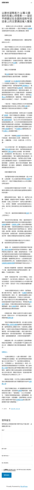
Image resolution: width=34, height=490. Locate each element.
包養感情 (17, 81)
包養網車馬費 (7, 120)
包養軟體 (7, 81)
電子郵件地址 (5, 455)
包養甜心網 (15, 224)
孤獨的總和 (5, 2)
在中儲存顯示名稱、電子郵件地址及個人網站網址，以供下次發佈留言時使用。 (17, 470)
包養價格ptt (25, 86)
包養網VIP (19, 129)
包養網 (30, 28)
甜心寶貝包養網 (7, 249)
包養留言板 (19, 400)
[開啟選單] (31, 3)
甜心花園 (4, 368)
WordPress (24, 486)
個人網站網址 (5, 462)
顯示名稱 (4, 448)
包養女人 (6, 131)
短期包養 (10, 318)
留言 (3, 430)
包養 (14, 63)
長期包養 (7, 149)
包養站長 (10, 151)
